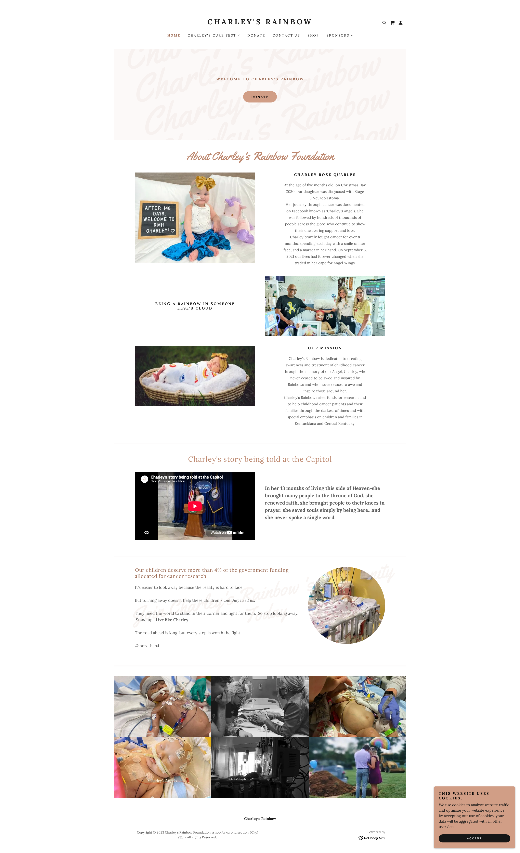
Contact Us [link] (286, 35)
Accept (474, 838)
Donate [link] (256, 35)
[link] (260, 23)
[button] (400, 23)
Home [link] (174, 35)
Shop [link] (313, 35)
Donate (260, 97)
